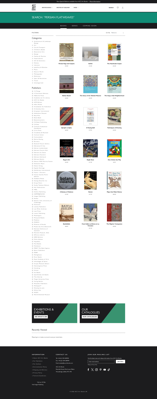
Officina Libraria (39, 235)
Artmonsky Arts (39, 109)
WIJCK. (36, 292)
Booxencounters (39, 120)
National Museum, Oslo (41, 232)
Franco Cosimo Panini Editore (41, 175)
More (75, 7)
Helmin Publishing (40, 192)
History (36, 63)
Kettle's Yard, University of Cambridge (43, 201)
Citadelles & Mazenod (41, 132)
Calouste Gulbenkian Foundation (40, 127)
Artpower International (41, 111)
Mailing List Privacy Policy (92, 364)
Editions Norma (39, 159)
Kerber (36, 198)
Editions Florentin (40, 155)
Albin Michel (38, 104)
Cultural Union (39, 135)
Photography (38, 74)
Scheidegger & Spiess (41, 261)
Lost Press (37, 211)
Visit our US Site (41, 382)
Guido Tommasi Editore (41, 185)
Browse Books (46, 7)
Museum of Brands (40, 224)
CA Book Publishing (40, 122)
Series (75, 26)
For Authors (37, 364)
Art (35, 45)
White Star (37, 290)
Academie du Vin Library (42, 98)
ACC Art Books (39, 100)
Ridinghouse (38, 255)
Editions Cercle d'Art (41, 150)
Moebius (36, 220)
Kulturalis (37, 204)
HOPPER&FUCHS (39, 194)
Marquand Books (39, 218)
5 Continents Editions (41, 93)
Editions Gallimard (40, 157)
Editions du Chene (40, 152)
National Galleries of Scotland (41, 229)
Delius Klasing (38, 139)
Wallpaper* (37, 286)
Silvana (36, 270)
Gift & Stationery (39, 60)
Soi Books (37, 272)
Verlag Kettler (38, 281)
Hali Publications (39, 187)
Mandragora (37, 215)
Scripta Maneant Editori (41, 263)
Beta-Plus (37, 115)
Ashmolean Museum (40, 113)
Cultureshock (38, 137)
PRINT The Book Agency (42, 248)
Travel (36, 80)
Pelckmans (37, 246)
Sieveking (37, 268)
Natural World (38, 72)
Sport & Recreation (40, 78)
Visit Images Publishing (37, 384)
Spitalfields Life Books (41, 274)
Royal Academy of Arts (41, 259)
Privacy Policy (37, 373)
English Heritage (39, 168)
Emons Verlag (38, 166)
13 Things (37, 91)
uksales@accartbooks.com (66, 363)
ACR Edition (38, 102)
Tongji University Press (41, 279)
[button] (117, 8)
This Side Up (38, 277)
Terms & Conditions (39, 375)
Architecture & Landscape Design (42, 42)
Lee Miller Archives (40, 209)
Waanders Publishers (40, 283)
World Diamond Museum (42, 294)
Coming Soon (90, 26)
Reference (37, 76)
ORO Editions (38, 237)
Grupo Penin (38, 183)
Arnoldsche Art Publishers (42, 106)
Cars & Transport (39, 47)
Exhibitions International (42, 170)
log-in (36, 337)
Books (63, 26)
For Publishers (38, 361)
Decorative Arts (39, 52)
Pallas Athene (38, 239)
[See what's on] (54, 313)
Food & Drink (38, 58)
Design (36, 54)
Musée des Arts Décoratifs (42, 226)
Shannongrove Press (40, 266)
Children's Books (39, 49)
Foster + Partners (39, 172)
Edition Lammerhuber (41, 148)
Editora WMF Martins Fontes (43, 161)
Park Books (37, 243)
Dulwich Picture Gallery (41, 143)
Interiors (37, 65)
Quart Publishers (39, 250)
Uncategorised (38, 83)
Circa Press (37, 130)
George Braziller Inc (40, 180)
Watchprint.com (39, 288)
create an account (44, 337)
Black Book (37, 117)
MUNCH (36, 222)
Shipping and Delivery (40, 370)
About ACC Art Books (40, 358)
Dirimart (37, 141)
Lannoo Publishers (40, 206)
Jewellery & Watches (40, 67)
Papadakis (37, 241)
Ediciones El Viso (39, 146)
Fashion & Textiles (40, 56)
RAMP (36, 252)
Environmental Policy (40, 367)
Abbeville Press (39, 95)
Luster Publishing (39, 213)
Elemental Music (39, 163)
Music (36, 69)
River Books (38, 257)
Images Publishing (39, 196)
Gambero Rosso (39, 178)
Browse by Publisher (63, 7)
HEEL (35, 189)
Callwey (36, 124)
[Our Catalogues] (102, 313)
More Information (95, 1)
